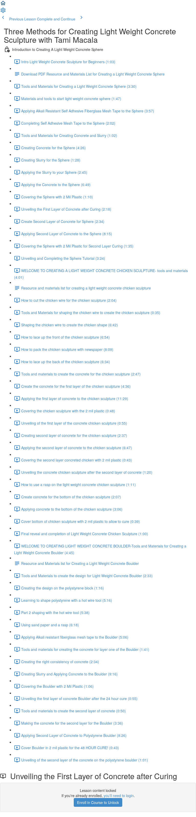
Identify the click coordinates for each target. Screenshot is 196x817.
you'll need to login (119, 795)
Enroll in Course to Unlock (98, 802)
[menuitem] (3, 11)
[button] (3, 4)
